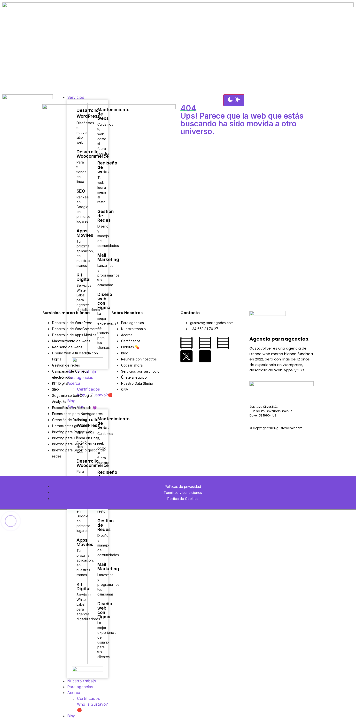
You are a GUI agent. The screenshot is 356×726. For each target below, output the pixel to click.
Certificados (88, 698)
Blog (71, 715)
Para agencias (80, 686)
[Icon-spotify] (205, 356)
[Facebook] (186, 343)
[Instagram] (205, 343)
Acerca (73, 692)
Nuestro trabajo (81, 680)
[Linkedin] (223, 343)
